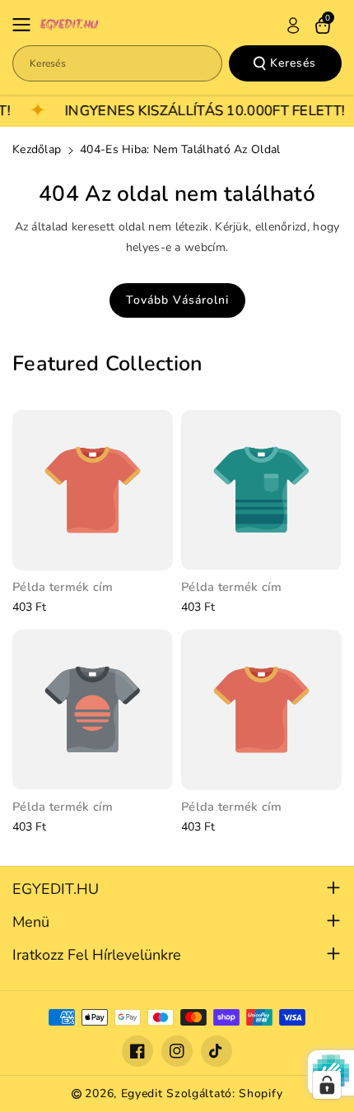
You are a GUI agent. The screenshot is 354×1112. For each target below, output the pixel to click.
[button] (26, 25)
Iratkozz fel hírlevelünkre (96, 955)
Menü (30, 922)
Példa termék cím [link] (63, 587)
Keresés (293, 63)
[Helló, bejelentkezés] (293, 26)
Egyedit (142, 1093)
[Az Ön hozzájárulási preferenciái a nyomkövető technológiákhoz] (327, 1085)
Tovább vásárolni (177, 300)
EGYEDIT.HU (55, 889)
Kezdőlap (36, 149)
